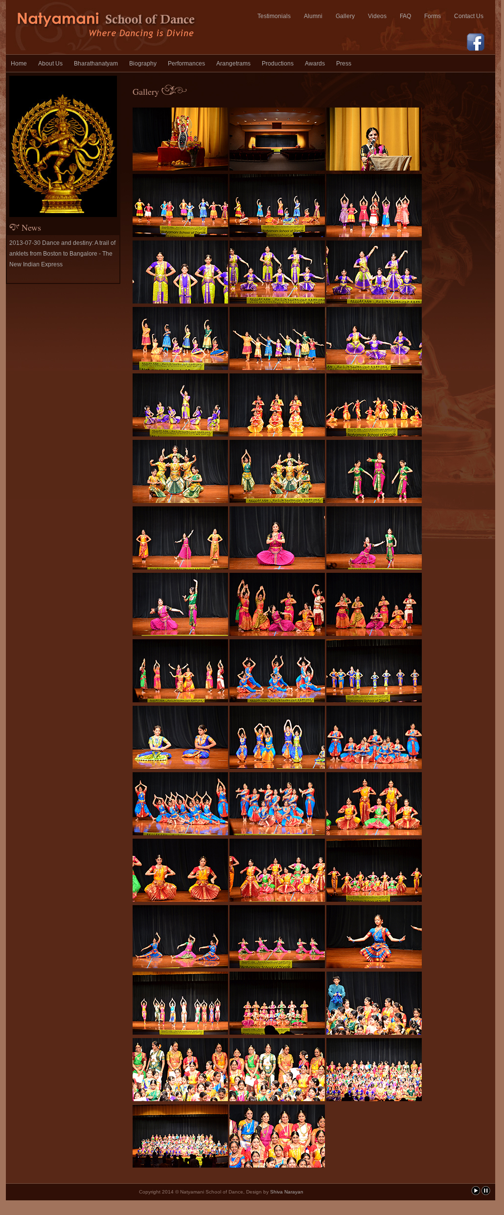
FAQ (405, 16)
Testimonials (274, 16)
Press (343, 63)
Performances (186, 63)
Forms (432, 16)
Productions (278, 63)
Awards (315, 63)
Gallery (345, 16)
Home (19, 63)
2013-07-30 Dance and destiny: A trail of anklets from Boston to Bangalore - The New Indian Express (62, 253)
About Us (50, 63)
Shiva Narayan (286, 1191)
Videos (377, 16)
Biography (143, 63)
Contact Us (468, 16)
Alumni (313, 16)
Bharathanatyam (96, 63)
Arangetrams (233, 63)
